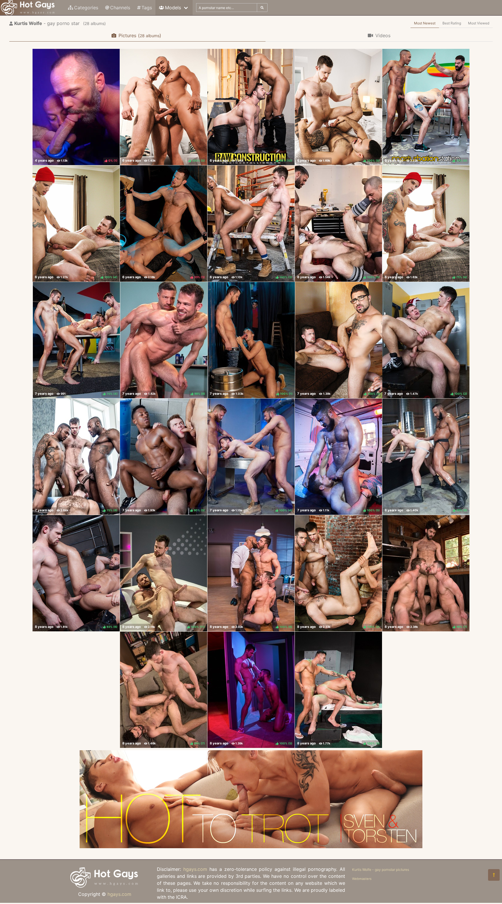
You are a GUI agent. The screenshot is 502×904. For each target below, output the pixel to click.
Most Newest (424, 23)
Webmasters (362, 879)
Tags (146, 7)
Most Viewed (478, 23)
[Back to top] (494, 875)
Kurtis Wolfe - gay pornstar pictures (380, 869)
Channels (120, 7)
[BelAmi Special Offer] (251, 846)
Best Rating (451, 23)
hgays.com (119, 894)
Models (173, 7)
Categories (86, 7)
